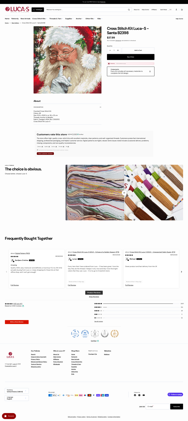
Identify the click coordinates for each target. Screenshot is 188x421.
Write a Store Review (16, 322)
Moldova (106, 354)
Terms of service (91, 417)
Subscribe (176, 406)
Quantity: (110, 46)
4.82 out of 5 (17, 304)
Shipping (118, 40)
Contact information (114, 417)
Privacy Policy (35, 359)
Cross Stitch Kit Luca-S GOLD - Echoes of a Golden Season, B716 (96, 252)
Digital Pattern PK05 (22, 253)
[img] (15, 256)
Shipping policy (36, 367)
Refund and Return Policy (39, 362)
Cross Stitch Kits (76, 362)
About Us (56, 354)
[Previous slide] (6, 272)
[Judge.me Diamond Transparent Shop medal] (75, 334)
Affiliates (56, 359)
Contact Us (92, 354)
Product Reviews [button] (94, 293)
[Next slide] (181, 272)
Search (33, 354)
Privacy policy (81, 417)
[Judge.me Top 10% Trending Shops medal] (115, 334)
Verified (93, 341)
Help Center (57, 357)
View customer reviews (45, 153)
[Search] (129, 10)
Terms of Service (36, 364)
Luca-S (15, 364)
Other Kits (74, 372)
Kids (72, 374)
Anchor (73, 369)
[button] (181, 10)
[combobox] (88, 9)
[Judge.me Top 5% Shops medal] (105, 334)
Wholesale (56, 364)
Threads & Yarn (76, 364)
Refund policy (72, 417)
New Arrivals (75, 359)
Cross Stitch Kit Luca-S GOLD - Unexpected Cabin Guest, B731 (152, 252)
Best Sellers (15, 23)
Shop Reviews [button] (94, 297)
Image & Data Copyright (38, 357)
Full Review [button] (15, 285)
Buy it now (130, 57)
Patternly (102, 2)
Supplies (74, 367)
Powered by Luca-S (10, 366)
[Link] (94, 2)
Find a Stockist (58, 362)
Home (7, 23)
